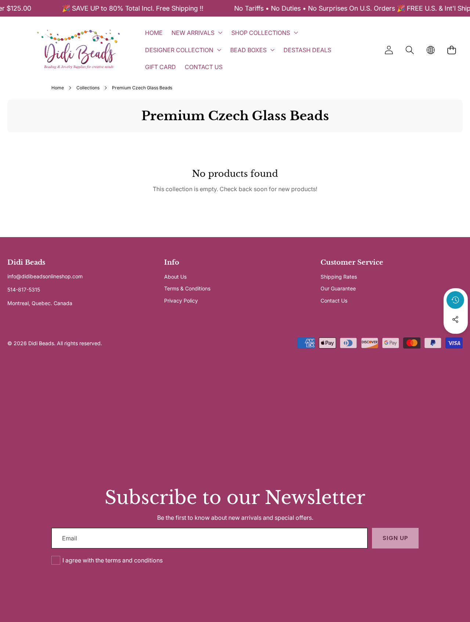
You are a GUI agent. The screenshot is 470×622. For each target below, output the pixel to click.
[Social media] (455, 319)
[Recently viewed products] (455, 300)
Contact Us (334, 300)
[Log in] (388, 50)
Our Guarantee (338, 288)
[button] (409, 50)
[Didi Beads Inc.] (78, 50)
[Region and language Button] (430, 50)
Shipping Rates (339, 277)
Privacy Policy (181, 300)
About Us (175, 277)
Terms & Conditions (187, 288)
